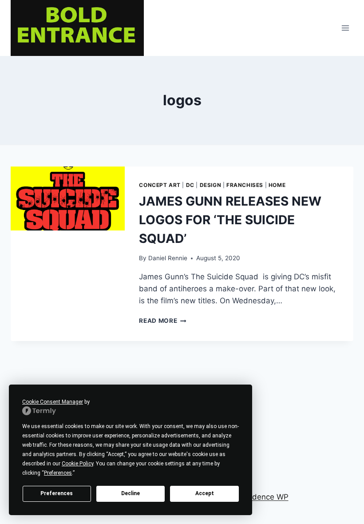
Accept (204, 493)
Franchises (244, 185)
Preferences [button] (58, 473)
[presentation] (68, 199)
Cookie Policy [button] (77, 463)
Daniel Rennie (167, 258)
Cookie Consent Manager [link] (52, 402)
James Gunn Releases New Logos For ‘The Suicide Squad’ (230, 220)
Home (277, 185)
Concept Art (160, 185)
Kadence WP (266, 496)
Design (211, 185)
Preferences (56, 493)
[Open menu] (345, 28)
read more (162, 320)
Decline (130, 493)
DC (190, 185)
